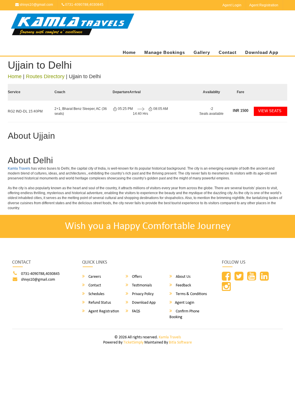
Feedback (183, 285)
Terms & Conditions (191, 294)
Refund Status (99, 303)
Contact (228, 52)
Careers (94, 277)
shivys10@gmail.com (36, 5)
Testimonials (141, 285)
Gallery (202, 52)
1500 (240, 110)
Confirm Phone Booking (184, 314)
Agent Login (231, 5)
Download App (261, 52)
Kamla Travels (19, 168)
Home (129, 52)
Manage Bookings (164, 52)
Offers (136, 277)
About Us (182, 277)
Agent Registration (263, 5)
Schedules (96, 294)
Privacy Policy (142, 294)
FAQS (135, 311)
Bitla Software (180, 342)
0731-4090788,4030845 (83, 5)
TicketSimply (133, 342)
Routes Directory (45, 76)
